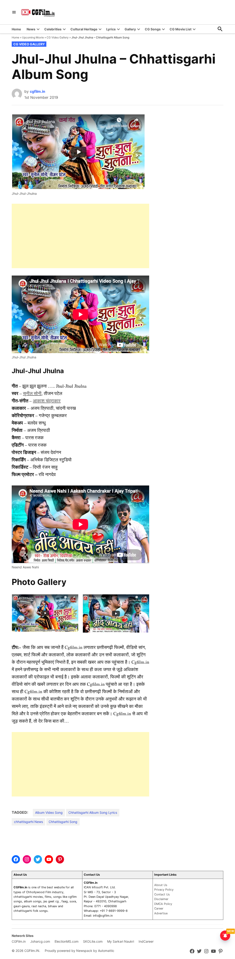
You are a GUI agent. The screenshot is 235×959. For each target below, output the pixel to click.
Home (16, 29)
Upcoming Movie (33, 37)
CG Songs (153, 29)
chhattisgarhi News (28, 822)
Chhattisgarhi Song (63, 822)
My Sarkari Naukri (120, 941)
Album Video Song (49, 812)
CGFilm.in (19, 941)
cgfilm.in (37, 91)
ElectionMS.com (66, 941)
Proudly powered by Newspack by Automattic (79, 951)
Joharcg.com (40, 941)
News (31, 29)
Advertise (161, 913)
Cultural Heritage (83, 29)
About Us (160, 885)
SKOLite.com (93, 941)
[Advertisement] (80, 236)
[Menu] (14, 12)
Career (158, 908)
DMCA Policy (163, 904)
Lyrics (111, 29)
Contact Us (162, 894)
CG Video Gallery (58, 37)
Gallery (130, 29)
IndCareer (146, 941)
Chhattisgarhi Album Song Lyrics (92, 812)
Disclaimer (161, 899)
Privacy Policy (163, 889)
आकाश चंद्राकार (47, 401)
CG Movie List (180, 29)
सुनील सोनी (32, 393)
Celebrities (53, 29)
